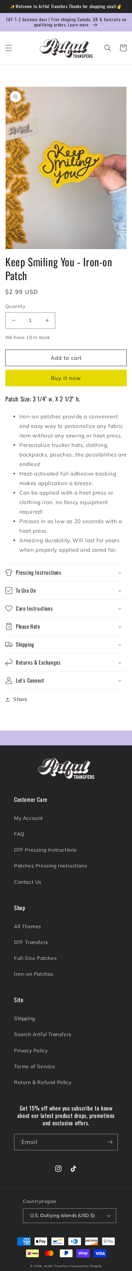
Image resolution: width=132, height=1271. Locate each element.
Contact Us (28, 882)
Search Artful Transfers (42, 1034)
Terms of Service (34, 1066)
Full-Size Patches (35, 958)
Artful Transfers (56, 1266)
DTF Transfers (31, 942)
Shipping (24, 1018)
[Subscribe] (110, 1142)
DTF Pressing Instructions (45, 850)
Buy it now (66, 378)
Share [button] (20, 699)
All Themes (27, 926)
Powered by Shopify (86, 1266)
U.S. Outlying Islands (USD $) (62, 1215)
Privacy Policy (31, 1050)
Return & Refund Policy (42, 1082)
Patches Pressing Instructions (50, 866)
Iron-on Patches (34, 974)
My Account (28, 818)
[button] (9, 48)
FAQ (19, 834)
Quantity (15, 306)
